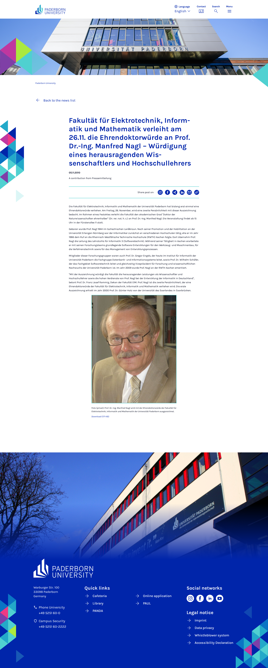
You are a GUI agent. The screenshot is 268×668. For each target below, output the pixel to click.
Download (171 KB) (100, 416)
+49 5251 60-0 (49, 613)
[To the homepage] (50, 9)
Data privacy (204, 628)
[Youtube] (219, 598)
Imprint (200, 620)
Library (98, 603)
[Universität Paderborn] (134, 568)
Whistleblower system (212, 635)
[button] (184, 9)
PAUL (147, 603)
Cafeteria (100, 596)
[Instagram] (190, 598)
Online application (157, 596)
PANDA (98, 611)
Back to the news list (59, 100)
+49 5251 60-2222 (52, 627)
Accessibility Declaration (214, 643)
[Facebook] (200, 598)
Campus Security (52, 621)
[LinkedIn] (210, 598)
